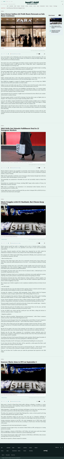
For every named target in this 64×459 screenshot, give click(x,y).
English (4, 1)
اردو (9, 1)
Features (51, 6)
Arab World (11, 6)
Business (30, 6)
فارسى (11, 1)
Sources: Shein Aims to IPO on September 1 (19, 362)
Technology (55, 6)
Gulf (7, 6)
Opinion (18, 6)
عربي (1, 1)
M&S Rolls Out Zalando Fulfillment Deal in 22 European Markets (55, 31)
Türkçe (7, 1)
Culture (34, 6)
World (15, 6)
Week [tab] (62, 15)
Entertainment (42, 6)
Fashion (47, 6)
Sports (38, 6)
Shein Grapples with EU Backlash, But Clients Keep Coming (56, 27)
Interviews (22, 6)
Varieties (26, 6)
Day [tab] (59, 15)
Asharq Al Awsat (4, 239)
